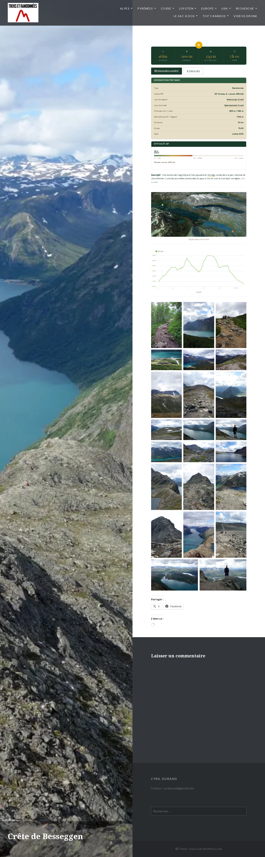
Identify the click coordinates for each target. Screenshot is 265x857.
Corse (166, 8)
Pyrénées (145, 8)
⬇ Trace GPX (193, 71)
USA (225, 8)
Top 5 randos (214, 16)
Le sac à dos (184, 16)
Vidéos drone (245, 16)
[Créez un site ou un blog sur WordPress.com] (176, 848)
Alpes (125, 8)
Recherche (245, 8)
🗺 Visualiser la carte (166, 71)
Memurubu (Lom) (235, 99)
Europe (207, 8)
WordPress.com (212, 848)
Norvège (211, 175)
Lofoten (186, 8)
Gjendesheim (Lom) (233, 105)
